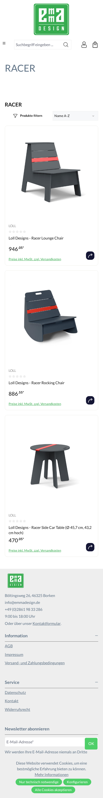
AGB (9, 646)
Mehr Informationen (52, 774)
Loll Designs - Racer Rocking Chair (36, 382)
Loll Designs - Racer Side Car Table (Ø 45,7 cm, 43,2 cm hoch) (50, 530)
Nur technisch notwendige (38, 782)
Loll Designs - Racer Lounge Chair (36, 238)
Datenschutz (15, 692)
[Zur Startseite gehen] (51, 19)
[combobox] (37, 44)
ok (91, 743)
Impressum (14, 654)
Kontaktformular (47, 623)
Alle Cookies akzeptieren (53, 790)
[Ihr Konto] (84, 45)
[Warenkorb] (95, 45)
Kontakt (11, 700)
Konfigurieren (77, 782)
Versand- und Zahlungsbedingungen (35, 662)
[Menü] (4, 43)
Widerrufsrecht (17, 709)
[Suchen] (66, 44)
